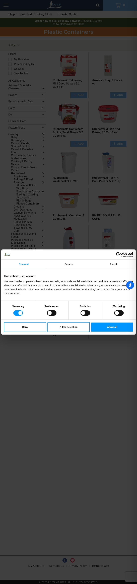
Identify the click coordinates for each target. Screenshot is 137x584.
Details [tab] (68, 264)
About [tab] (113, 264)
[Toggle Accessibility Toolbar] (130, 285)
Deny (25, 327)
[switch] (51, 313)
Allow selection (69, 327)
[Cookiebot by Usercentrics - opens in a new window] (118, 254)
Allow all (112, 327)
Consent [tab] (24, 264)
